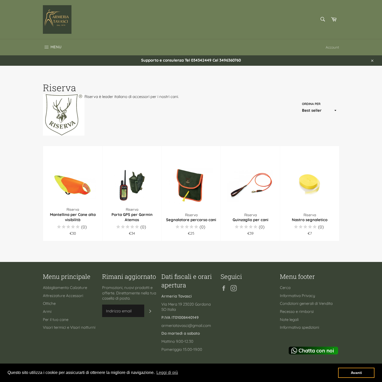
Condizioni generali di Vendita (306, 303)
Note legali (289, 319)
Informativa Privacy (297, 295)
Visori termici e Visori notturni (69, 327)
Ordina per (311, 104)
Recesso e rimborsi (297, 311)
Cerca (285, 287)
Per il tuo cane (55, 319)
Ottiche (49, 303)
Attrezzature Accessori (63, 295)
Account (332, 47)
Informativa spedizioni (299, 327)
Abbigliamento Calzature (65, 287)
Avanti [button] (356, 373)
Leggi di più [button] (167, 372)
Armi (47, 311)
